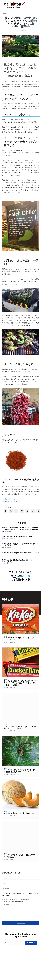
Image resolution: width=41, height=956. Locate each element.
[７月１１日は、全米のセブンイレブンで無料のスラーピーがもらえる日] (20, 707)
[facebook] (5, 511)
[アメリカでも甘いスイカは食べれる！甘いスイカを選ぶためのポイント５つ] (20, 751)
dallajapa (14, 30)
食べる (29, 30)
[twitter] (11, 511)
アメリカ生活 (5, 538)
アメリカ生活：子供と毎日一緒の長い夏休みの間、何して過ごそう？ (20, 544)
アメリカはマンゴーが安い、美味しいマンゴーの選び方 (20, 856)
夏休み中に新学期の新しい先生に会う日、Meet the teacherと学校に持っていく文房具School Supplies (20, 528)
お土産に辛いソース (8, 499)
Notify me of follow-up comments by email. (17, 899)
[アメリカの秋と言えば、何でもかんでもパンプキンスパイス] (20, 619)
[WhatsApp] (33, 511)
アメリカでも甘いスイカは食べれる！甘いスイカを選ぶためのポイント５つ (20, 771)
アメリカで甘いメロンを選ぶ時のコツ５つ (20, 813)
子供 (3, 531)
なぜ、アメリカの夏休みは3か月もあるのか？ (17, 537)
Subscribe (31, 943)
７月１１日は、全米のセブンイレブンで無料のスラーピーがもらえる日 (20, 727)
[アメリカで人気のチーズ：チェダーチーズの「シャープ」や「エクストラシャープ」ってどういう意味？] (20, 662)
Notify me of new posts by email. (14, 901)
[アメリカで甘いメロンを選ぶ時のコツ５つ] (20, 794)
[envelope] (22, 511)
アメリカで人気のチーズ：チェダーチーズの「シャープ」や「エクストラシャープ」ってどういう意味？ (20, 683)
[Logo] (14, 5)
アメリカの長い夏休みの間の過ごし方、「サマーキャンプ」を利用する (20, 561)
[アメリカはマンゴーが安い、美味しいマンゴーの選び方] (20, 836)
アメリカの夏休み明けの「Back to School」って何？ (20, 553)
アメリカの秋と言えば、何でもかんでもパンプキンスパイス (20, 639)
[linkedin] (16, 511)
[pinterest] (27, 511)
